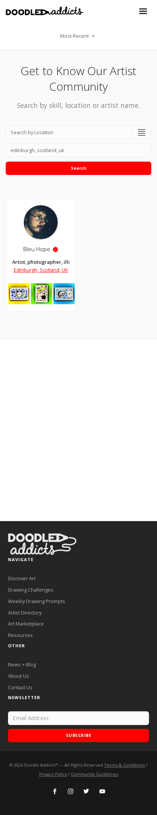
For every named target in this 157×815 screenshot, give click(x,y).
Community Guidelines (94, 774)
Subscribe (78, 735)
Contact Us (20, 687)
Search (78, 168)
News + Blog (22, 664)
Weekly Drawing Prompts (36, 601)
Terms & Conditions (124, 765)
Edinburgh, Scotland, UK (41, 269)
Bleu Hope (36, 249)
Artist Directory (25, 612)
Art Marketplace (26, 623)
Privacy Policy (53, 774)
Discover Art (21, 578)
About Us (18, 675)
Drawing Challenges (30, 589)
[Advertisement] (78, 430)
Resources (20, 635)
